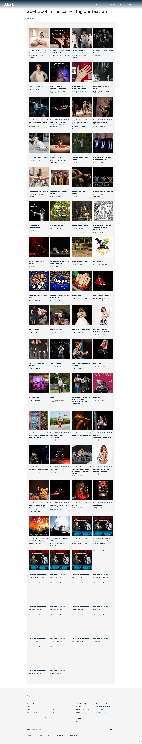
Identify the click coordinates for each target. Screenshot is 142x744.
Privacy (40, 729)
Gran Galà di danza (57, 53)
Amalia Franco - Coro (80, 226)
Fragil (52, 397)
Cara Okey (75, 505)
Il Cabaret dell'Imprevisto (81, 435)
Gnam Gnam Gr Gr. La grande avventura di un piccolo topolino (37, 507)
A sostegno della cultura (82, 709)
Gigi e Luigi (54, 469)
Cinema (53, 709)
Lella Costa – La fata (36, 86)
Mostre (28, 706)
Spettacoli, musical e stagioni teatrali (39, 50)
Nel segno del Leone (79, 53)
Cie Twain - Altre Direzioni (39, 158)
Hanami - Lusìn (56, 158)
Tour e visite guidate (32, 712)
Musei (28, 709)
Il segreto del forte (57, 226)
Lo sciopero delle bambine (39, 469)
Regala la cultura (80, 712)
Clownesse (97, 397)
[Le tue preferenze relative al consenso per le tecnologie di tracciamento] (139, 741)
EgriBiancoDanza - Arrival (38, 192)
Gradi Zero (97, 363)
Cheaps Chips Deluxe (101, 295)
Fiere (52, 706)
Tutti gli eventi (55, 717)
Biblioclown (76, 295)
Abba (52, 541)
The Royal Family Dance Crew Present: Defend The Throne (81, 471)
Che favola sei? (56, 329)
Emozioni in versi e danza (38, 53)
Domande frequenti (101, 712)
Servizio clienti (99, 709)
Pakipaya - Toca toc (57, 122)
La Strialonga (98, 261)
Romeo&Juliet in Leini (80, 261)
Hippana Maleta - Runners (103, 192)
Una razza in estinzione (80, 541)
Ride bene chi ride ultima (81, 329)
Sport (52, 712)
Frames (96, 53)
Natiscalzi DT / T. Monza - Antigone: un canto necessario (102, 227)
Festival (53, 715)
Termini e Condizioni (32, 729)
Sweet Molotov (56, 363)
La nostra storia (80, 706)
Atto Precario (34, 397)
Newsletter (98, 715)
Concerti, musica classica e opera (35, 715)
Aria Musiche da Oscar (37, 541)
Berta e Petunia (34, 329)
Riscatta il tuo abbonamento (103, 706)
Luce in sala (97, 505)
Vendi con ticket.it (81, 721)
